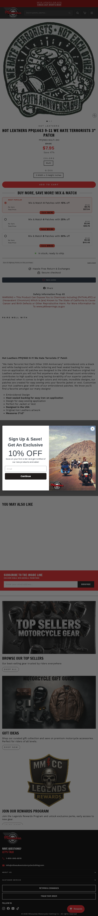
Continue (26, 476)
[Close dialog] (92, 429)
